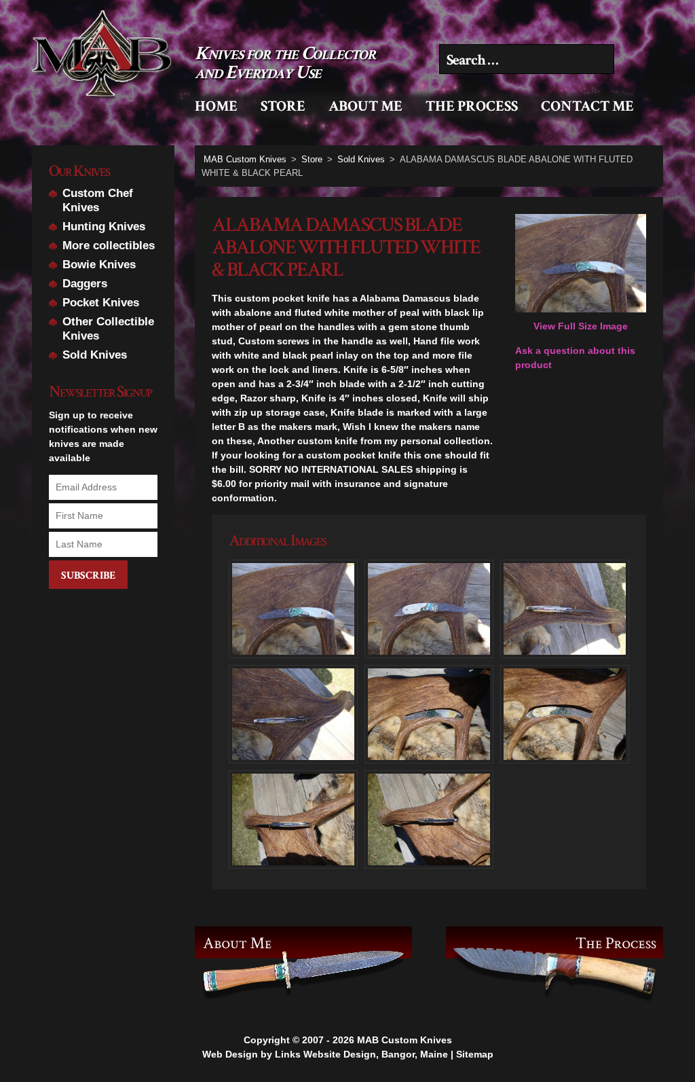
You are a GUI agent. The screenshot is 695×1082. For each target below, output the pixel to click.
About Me (365, 106)
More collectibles (108, 245)
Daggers (84, 283)
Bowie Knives (99, 264)
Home (216, 106)
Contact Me (587, 106)
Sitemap (474, 1054)
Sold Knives (94, 354)
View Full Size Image (580, 326)
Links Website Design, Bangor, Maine (361, 1054)
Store (283, 106)
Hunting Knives (103, 226)
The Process (472, 106)
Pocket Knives (100, 302)
